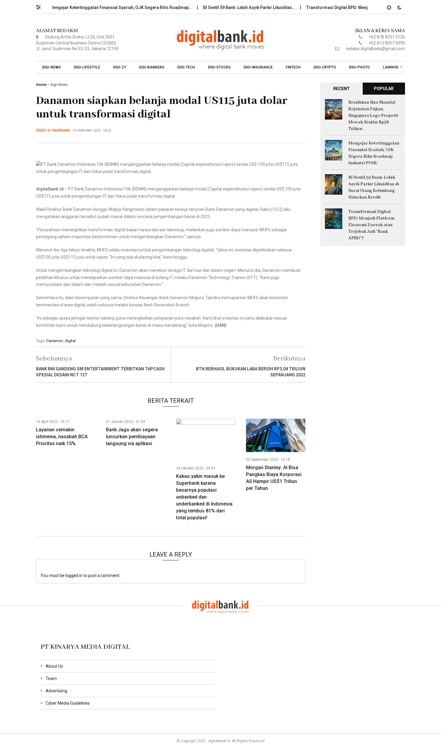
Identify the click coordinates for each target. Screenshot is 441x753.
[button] (41, 5)
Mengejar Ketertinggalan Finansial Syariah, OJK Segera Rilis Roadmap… (110, 7)
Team (51, 678)
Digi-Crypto (325, 67)
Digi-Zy (119, 67)
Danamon (54, 341)
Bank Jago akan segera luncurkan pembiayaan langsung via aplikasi (132, 436)
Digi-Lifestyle (87, 67)
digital (70, 341)
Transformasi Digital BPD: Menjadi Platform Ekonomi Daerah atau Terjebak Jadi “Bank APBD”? (371, 225)
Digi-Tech (186, 67)
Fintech (293, 67)
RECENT (341, 88)
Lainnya (390, 67)
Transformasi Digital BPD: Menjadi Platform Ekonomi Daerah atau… (361, 7)
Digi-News (51, 67)
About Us (54, 666)
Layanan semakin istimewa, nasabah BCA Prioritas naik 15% (62, 436)
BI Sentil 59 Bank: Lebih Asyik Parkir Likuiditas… (238, 7)
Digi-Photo (359, 67)
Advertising (56, 690)
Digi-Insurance (258, 67)
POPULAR (384, 88)
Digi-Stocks (219, 67)
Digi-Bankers (151, 67)
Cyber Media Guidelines (68, 703)
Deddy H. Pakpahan (53, 130)
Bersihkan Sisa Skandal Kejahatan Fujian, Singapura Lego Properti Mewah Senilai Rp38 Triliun (373, 116)
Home (41, 85)
